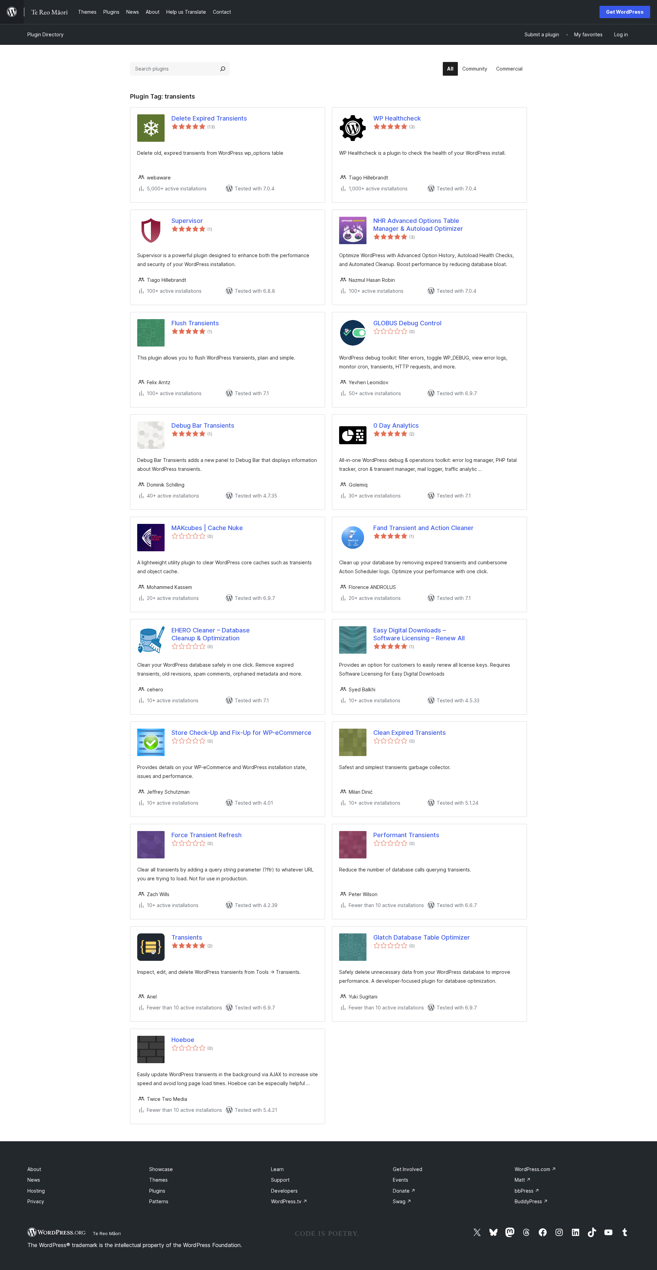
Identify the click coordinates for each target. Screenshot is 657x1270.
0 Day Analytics (396, 425)
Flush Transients (195, 323)
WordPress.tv (289, 1201)
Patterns (158, 1201)
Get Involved (407, 1169)
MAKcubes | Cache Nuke (207, 527)
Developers (284, 1191)
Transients (186, 937)
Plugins (157, 1191)
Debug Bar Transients (202, 425)
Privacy (35, 1201)
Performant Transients (406, 835)
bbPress (527, 1191)
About (34, 1169)
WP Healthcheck (397, 118)
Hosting (36, 1191)
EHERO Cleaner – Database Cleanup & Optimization (210, 634)
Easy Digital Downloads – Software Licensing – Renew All (419, 634)
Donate (404, 1191)
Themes (158, 1180)
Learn (277, 1169)
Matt (523, 1180)
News (33, 1180)
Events (400, 1180)
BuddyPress (531, 1201)
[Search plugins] (223, 69)
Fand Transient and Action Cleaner (423, 527)
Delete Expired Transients (209, 118)
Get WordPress (625, 12)
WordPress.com (535, 1169)
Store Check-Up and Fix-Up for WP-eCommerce (241, 732)
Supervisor (187, 220)
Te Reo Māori (107, 1233)
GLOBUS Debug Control (407, 323)
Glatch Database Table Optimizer (421, 937)
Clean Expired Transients (409, 732)
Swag (402, 1201)
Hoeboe (182, 1039)
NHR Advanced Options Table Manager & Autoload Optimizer (418, 224)
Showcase (161, 1169)
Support (280, 1180)
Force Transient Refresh (206, 835)
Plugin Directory (45, 34)
